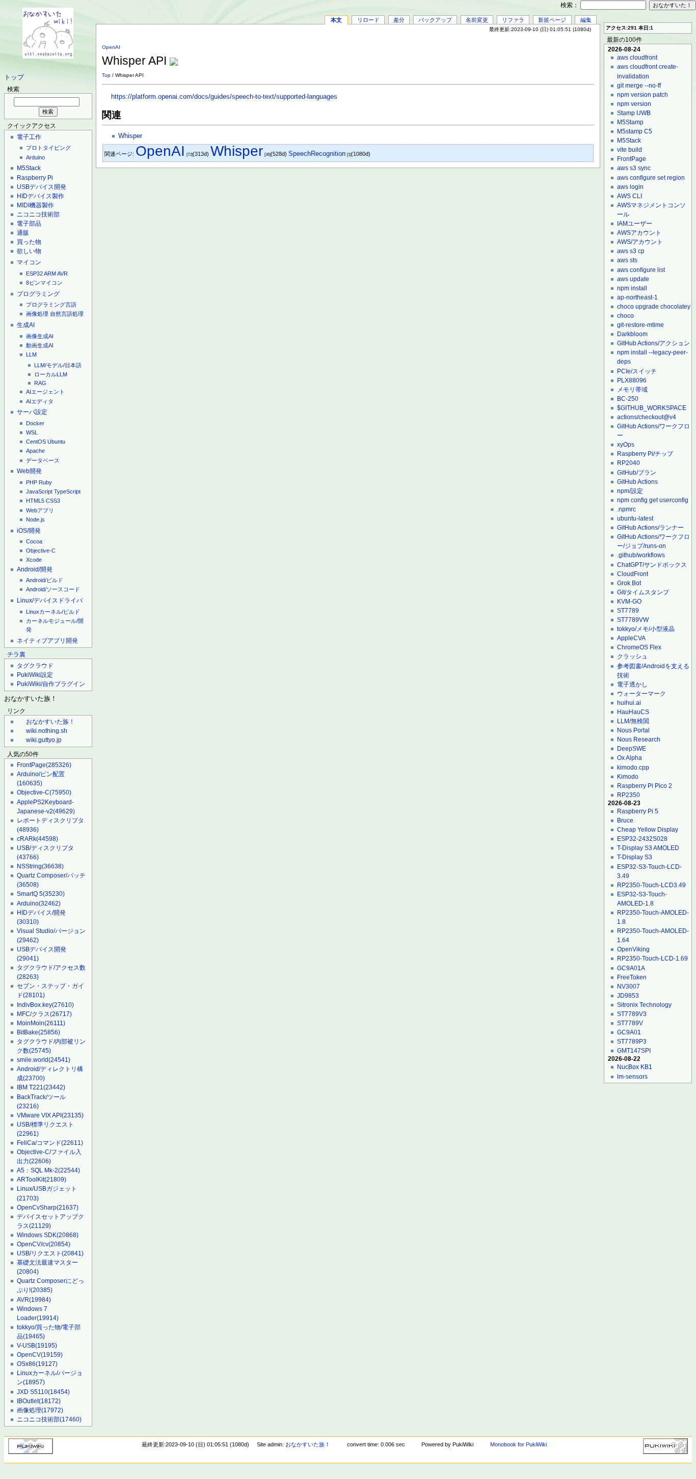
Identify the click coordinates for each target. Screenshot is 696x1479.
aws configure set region (651, 177)
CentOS (36, 442)
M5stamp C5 (634, 131)
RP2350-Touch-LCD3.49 (651, 885)
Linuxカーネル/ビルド (53, 612)
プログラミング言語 (51, 305)
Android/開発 (34, 569)
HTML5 (35, 501)
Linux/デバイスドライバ (50, 600)
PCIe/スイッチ (637, 371)
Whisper (130, 136)
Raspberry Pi (35, 177)
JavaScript (39, 491)
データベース (43, 460)
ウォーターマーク (641, 693)
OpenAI (111, 47)
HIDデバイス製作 (40, 196)
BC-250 (627, 398)
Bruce (625, 820)
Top (106, 75)
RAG (40, 383)
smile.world (43, 1059)
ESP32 (34, 273)
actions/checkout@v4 (646, 417)
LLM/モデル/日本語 (58, 365)
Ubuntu (56, 442)
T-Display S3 (634, 857)
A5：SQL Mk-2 (48, 1170)
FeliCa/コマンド (50, 1142)
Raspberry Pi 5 (637, 811)
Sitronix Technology (644, 1004)
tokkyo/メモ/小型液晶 (646, 629)
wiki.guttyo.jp (44, 740)
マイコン (29, 262)
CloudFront (632, 574)
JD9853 (628, 995)
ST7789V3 (632, 1014)
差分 (399, 20)
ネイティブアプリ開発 (47, 640)
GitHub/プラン (636, 472)
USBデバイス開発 (41, 186)
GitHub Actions (637, 481)
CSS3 (53, 501)
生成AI (26, 324)
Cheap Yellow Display (647, 829)
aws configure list (641, 269)
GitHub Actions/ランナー (650, 527)
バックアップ (435, 20)
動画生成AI (39, 345)
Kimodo (627, 776)
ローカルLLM (50, 374)
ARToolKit (41, 1179)
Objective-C (41, 550)
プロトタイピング (48, 148)
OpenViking (633, 949)
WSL (32, 432)
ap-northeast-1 (637, 297)
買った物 (29, 241)
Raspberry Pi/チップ (645, 453)
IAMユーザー (634, 223)
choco (625, 315)
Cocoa (34, 541)
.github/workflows (641, 555)
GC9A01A (631, 968)
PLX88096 (632, 380)
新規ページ (552, 20)
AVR (62, 273)
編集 (586, 20)
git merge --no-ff (639, 85)
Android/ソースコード (53, 589)
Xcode (34, 560)
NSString (40, 866)
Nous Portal (633, 730)
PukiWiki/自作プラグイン (51, 684)
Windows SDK (47, 1235)
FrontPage (44, 765)
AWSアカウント (639, 232)
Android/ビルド (44, 580)
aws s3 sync (634, 168)
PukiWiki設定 (35, 674)
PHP (31, 482)
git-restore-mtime (640, 324)
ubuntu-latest (635, 518)
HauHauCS (633, 712)
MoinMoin (41, 1023)
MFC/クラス (44, 1014)
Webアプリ (40, 510)
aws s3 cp (631, 251)
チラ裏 (16, 654)
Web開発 (29, 471)
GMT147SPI (634, 1050)
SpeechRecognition (316, 153)
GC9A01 (629, 1032)
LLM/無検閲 (633, 721)
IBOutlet (39, 1401)
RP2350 (628, 795)
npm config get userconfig (652, 500)
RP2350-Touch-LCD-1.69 (652, 958)
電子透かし (632, 684)
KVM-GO (629, 601)
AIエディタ (39, 401)
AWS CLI (629, 196)
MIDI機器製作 (35, 205)
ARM (50, 273)
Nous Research (638, 739)
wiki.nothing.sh (46, 730)
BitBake (38, 1032)
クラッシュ (632, 656)
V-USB (37, 1345)
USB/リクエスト (50, 1253)
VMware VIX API (50, 1115)
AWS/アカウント (640, 241)
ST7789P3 (632, 1041)
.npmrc (626, 509)
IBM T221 (41, 1087)
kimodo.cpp (633, 767)
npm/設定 (630, 491)
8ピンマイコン (44, 283)
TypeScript (67, 491)
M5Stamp (630, 122)
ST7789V (630, 1023)
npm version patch (642, 94)
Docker (35, 423)
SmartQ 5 (41, 893)
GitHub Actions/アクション (653, 343)
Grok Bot (629, 583)
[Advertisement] (475, 55)
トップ (14, 77)
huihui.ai (629, 702)
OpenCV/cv (43, 1244)
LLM (31, 354)
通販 (23, 232)
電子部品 (29, 223)
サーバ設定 (32, 412)
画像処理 (37, 314)
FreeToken (632, 977)
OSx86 (37, 1363)
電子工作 (29, 137)
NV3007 (628, 986)
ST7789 (628, 610)
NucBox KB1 (634, 1067)
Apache (35, 451)
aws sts (627, 260)
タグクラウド (35, 665)
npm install (632, 288)
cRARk (37, 838)
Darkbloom (632, 334)
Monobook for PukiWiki (518, 1444)
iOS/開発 (29, 530)
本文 (336, 20)
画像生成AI (39, 336)
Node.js (35, 519)
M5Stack (29, 168)
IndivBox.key (45, 1004)
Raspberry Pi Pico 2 (644, 785)
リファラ (513, 20)
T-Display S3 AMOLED (648, 848)
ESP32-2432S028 (642, 838)
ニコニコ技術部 (38, 214)
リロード (368, 20)
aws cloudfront (637, 57)
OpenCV (40, 1354)
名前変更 (477, 20)
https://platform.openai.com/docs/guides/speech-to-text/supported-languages (224, 96)
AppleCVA (631, 638)
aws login (630, 186)
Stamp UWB (634, 113)
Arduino (35, 157)
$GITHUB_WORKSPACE (651, 408)
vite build (629, 149)
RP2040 (628, 463)
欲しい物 (29, 251)
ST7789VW (633, 619)
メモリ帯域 (632, 389)
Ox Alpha (629, 757)
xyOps (625, 444)
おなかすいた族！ (50, 721)
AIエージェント (45, 392)
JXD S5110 (43, 1391)
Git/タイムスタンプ (643, 592)
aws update (633, 279)
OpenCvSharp (47, 1207)
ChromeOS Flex (639, 647)
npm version (634, 103)
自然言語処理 (67, 314)
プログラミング (38, 293)
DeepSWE (631, 748)
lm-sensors (632, 1076)
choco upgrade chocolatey (653, 306)
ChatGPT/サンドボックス (652, 564)
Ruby (45, 482)
